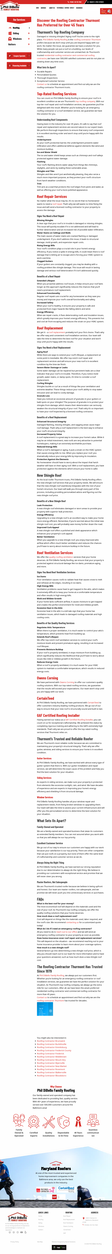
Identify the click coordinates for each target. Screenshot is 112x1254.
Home (37, 8)
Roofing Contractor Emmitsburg (52, 1047)
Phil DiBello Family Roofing (55, 39)
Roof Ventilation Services (55, 552)
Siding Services (44, 777)
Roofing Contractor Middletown (51, 1056)
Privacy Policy (14, 1242)
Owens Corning (47, 677)
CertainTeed (45, 698)
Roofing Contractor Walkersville (51, 1072)
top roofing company (85, 101)
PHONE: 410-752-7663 (91, 1225)
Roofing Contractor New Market (52, 1066)
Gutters (12, 44)
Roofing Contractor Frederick (50, 1053)
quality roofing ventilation (61, 557)
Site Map (40, 1242)
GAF (64, 1233)
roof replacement (57, 332)
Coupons (66, 8)
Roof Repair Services (52, 196)
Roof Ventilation (68, 1223)
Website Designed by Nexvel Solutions (63, 1242)
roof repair (57, 204)
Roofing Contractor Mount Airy (51, 1059)
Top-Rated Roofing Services (56, 93)
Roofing (40, 1219)
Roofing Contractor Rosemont (51, 1069)
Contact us (42, 84)
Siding (16, 33)
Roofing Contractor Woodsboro (51, 1075)
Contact (72, 8)
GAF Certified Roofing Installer (58, 715)
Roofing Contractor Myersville (51, 1063)
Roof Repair (67, 1216)
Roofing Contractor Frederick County (54, 1050)
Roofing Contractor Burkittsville (51, 1044)
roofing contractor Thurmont (87, 39)
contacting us (72, 922)
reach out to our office (66, 931)
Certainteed (67, 1230)
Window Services (45, 797)
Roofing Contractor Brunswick (51, 1041)
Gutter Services (44, 758)
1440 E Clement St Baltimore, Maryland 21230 (90, 1220)
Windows (17, 38)
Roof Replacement (50, 328)
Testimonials (60, 8)
